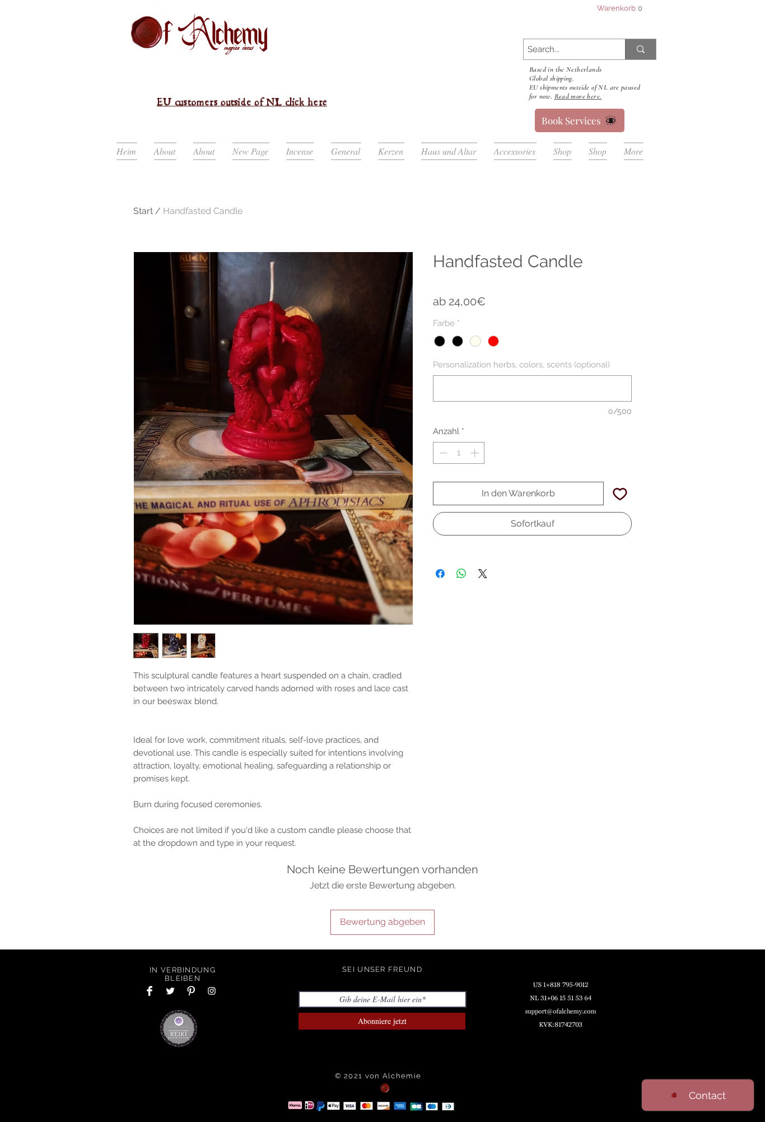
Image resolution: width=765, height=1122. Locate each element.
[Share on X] (482, 597)
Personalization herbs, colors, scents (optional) (521, 365)
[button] (619, 8)
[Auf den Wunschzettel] (620, 493)
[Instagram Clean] (212, 991)
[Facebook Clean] (149, 991)
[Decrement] (442, 453)
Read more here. (578, 96)
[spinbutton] (459, 453)
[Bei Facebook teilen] (440, 597)
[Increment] (475, 453)
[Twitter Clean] (170, 991)
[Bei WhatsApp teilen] (461, 597)
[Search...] (640, 49)
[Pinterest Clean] (191, 991)
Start (143, 211)
